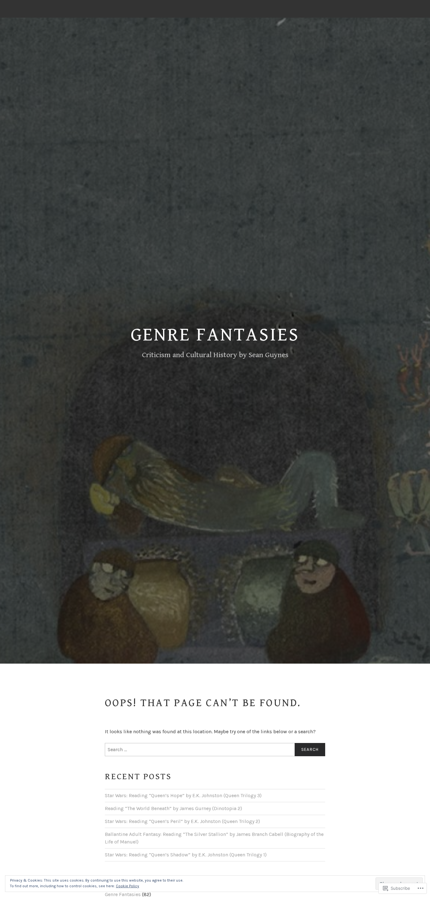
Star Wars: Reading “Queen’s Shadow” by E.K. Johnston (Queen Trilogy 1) (186, 855)
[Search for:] (215, 749)
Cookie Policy (127, 886)
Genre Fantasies (215, 335)
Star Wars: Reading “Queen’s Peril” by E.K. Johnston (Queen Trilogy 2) (182, 821)
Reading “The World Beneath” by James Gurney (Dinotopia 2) (173, 808)
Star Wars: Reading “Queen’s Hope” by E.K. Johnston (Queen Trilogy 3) (183, 795)
